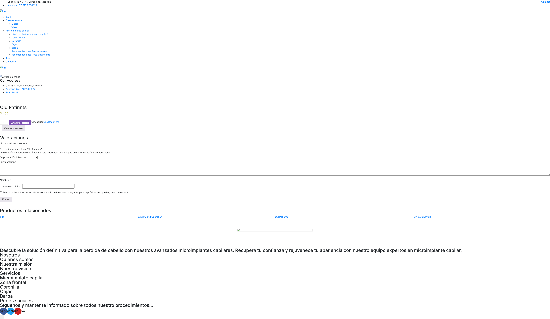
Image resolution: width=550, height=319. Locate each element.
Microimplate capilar (22, 278)
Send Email (12, 92)
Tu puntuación (8, 157)
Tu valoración (8, 162)
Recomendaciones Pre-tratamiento (30, 51)
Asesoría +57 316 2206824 (22, 5)
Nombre (5, 180)
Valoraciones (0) (13, 128)
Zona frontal (18, 37)
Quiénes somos (14, 20)
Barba (14, 47)
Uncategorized (51, 121)
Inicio (8, 16)
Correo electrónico (11, 186)
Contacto (11, 61)
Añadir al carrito (20, 122)
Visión (14, 27)
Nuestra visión (15, 268)
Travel (9, 58)
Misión (14, 23)
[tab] (13, 128)
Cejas (14, 44)
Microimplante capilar (17, 30)
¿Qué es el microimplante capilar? (29, 34)
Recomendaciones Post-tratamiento (30, 54)
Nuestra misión (16, 264)
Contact (545, 1)
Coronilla (16, 40)
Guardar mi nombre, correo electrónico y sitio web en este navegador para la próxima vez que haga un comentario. (65, 192)
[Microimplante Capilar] (3, 10)
